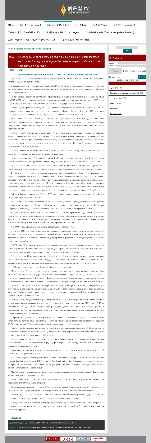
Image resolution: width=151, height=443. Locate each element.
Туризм (113, 108)
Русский (29, 49)
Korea (33, 427)
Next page (16, 417)
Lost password (123, 80)
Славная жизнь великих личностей (124, 93)
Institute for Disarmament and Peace (78, 427)
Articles (19, 49)
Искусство (114, 103)
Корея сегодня (43, 49)
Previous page (17, 70)
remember (116, 77)
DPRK (52, 427)
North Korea (45, 427)
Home (11, 49)
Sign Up (134, 80)
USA (38, 427)
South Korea (60, 427)
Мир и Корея (115, 114)
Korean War (26, 427)
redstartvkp (33, 423)
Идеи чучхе (114, 88)
